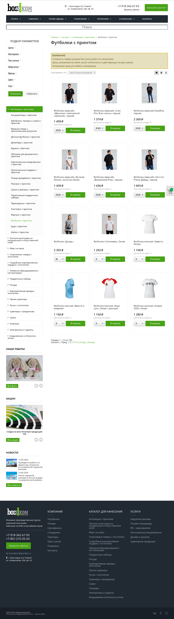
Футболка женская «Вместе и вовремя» (69, 307)
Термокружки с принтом (23, 203)
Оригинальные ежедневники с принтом (26, 163)
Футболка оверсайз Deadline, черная (149, 112)
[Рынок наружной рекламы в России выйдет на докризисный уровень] (11, 479)
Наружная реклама (140, 519)
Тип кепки (13, 60)
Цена (11, 48)
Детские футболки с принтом (25, 136)
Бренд (11, 73)
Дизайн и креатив (139, 537)
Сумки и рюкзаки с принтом (25, 189)
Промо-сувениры (18, 299)
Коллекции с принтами (22, 109)
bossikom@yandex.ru (20, 553)
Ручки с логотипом (19, 305)
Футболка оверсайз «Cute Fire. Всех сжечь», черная (107, 112)
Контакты (147, 19)
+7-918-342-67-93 (128, 6)
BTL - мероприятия (140, 528)
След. (83, 342)
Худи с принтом (19, 226)
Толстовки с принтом (21, 209)
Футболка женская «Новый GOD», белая (148, 307)
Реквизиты (53, 546)
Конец (91, 342)
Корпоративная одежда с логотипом (21, 292)
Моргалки (13, 67)
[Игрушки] (24, 368)
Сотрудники (54, 532)
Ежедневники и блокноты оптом (22, 337)
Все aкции (12, 439)
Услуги (14, 19)
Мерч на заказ (17, 248)
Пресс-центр (54, 541)
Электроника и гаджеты (21, 329)
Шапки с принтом (20, 232)
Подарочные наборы (20, 278)
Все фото (12, 385)
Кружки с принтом (20, 148)
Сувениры (33, 19)
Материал (13, 54)
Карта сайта (40, 614)
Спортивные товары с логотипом (20, 255)
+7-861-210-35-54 (17, 539)
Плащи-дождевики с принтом (26, 178)
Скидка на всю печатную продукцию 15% (24, 432)
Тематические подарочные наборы (24, 196)
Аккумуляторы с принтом (23, 115)
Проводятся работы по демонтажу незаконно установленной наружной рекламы (30, 466)
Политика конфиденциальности (19, 614)
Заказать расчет (156, 7)
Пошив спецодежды (141, 523)
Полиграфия (80, 19)
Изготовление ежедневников (145, 532)
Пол (10, 86)
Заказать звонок (131, 9)
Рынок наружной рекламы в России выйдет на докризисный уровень (30, 477)
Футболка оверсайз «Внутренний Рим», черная (108, 178)
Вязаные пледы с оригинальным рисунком (24, 129)
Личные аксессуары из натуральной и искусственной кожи (23, 240)
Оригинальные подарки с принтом (24, 171)
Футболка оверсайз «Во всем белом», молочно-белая (69, 178)
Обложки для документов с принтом (24, 155)
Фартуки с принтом (20, 214)
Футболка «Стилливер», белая (109, 241)
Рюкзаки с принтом (20, 183)
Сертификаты (55, 528)
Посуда (13, 285)
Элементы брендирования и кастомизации (23, 271)
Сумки (13, 317)
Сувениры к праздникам (22, 311)
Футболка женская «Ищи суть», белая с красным (107, 307)
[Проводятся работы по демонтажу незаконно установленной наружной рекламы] (11, 466)
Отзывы (52, 523)
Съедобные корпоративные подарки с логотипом (23, 263)
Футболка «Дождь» (64, 241)
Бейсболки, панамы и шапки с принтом (26, 121)
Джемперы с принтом (21, 142)
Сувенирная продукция (142, 541)
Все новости (13, 485)
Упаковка (14, 323)
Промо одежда (56, 19)
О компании (125, 19)
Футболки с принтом (21, 220)
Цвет (10, 80)
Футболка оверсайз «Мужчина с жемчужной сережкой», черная (67, 113)
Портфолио (103, 19)
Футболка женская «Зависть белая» (148, 243)
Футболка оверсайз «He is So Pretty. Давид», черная (149, 178)
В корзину (75, 130)
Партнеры (53, 537)
